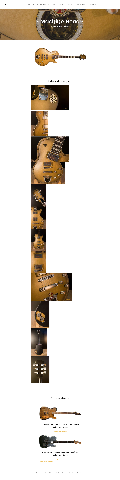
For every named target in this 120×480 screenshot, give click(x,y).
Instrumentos (43, 4)
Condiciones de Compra (48, 472)
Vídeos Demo (80, 4)
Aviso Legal (72, 472)
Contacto (93, 4)
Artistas (69, 4)
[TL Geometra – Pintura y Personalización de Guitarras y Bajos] (60, 441)
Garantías (79, 472)
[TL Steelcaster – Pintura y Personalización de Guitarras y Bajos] (60, 413)
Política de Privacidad (61, 472)
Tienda (30, 4)
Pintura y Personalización (60, 431)
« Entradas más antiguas (46, 461)
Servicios (57, 4)
